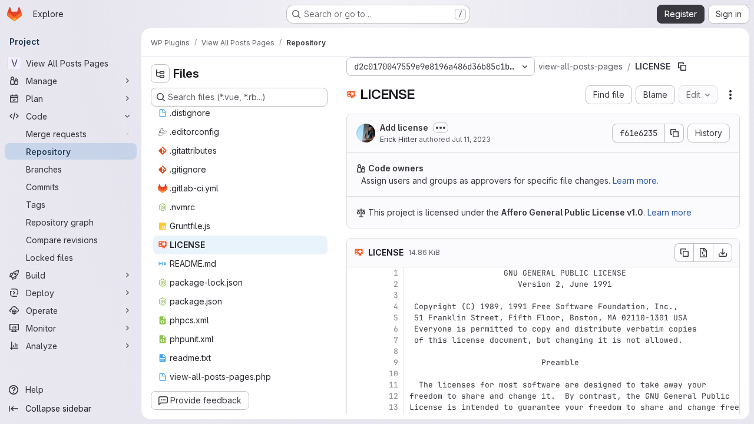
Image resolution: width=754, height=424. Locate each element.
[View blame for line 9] (357, 362)
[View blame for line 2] (357, 284)
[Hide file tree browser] (160, 73)
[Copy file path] (682, 66)
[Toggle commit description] (440, 127)
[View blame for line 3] (357, 295)
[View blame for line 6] (357, 328)
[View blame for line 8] (357, 351)
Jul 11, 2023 (471, 139)
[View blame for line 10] (357, 373)
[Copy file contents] (683, 252)
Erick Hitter (398, 139)
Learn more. (636, 180)
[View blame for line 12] (357, 396)
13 (393, 407)
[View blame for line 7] (357, 340)
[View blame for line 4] (357, 306)
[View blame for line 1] (357, 273)
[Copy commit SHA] (674, 133)
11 (393, 385)
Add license (404, 127)
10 (393, 374)
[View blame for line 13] (357, 407)
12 (393, 396)
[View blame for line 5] (357, 317)
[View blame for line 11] (357, 384)
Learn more (669, 212)
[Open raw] (703, 252)
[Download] (722, 252)
